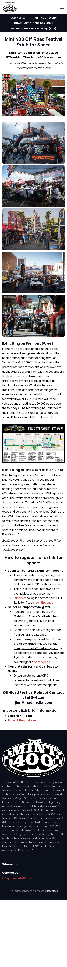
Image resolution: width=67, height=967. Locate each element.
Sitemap (8, 864)
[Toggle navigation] (61, 7)
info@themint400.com (17, 878)
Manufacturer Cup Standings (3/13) (33, 28)
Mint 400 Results (46, 17)
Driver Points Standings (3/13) (33, 23)
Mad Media (52, 890)
